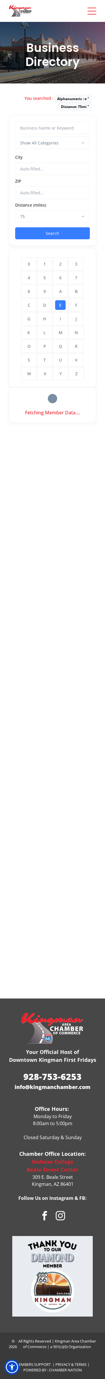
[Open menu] (92, 11)
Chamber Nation (65, 1370)
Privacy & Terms (71, 1364)
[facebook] (45, 1216)
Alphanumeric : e (73, 98)
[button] (12, 1367)
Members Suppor (32, 1364)
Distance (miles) (30, 205)
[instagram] (60, 1216)
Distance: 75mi (75, 106)
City (18, 157)
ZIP (18, 181)
